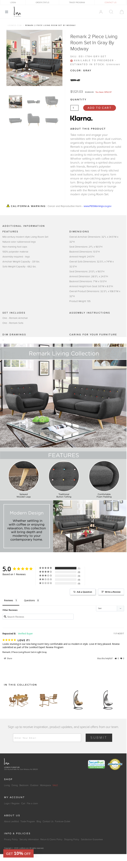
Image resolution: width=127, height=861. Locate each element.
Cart (23, 803)
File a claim (32, 803)
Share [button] (9, 658)
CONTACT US (110, 2)
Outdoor (34, 785)
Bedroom (23, 785)
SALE (55, 785)
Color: (80, 70)
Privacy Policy (11, 839)
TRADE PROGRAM (77, 2)
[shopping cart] (120, 12)
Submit (98, 738)
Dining (15, 785)
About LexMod (11, 821)
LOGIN (13, 2)
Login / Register (12, 803)
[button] (117, 658)
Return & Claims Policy (51, 839)
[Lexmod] (17, 12)
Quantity (78, 99)
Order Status (42, 2)
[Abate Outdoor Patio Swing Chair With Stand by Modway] (78, 700)
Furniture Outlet (62, 821)
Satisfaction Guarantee (92, 839)
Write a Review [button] (113, 591)
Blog (39, 821)
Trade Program (27, 821)
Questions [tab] (29, 600)
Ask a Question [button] (84, 591)
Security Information (29, 839)
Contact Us (48, 821)
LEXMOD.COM (15, 25)
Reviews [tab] (8, 600)
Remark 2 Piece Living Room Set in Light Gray (24, 652)
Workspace (45, 785)
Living (7, 785)
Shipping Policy (71, 839)
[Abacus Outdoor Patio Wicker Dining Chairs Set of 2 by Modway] (48, 700)
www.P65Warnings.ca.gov (97, 206)
